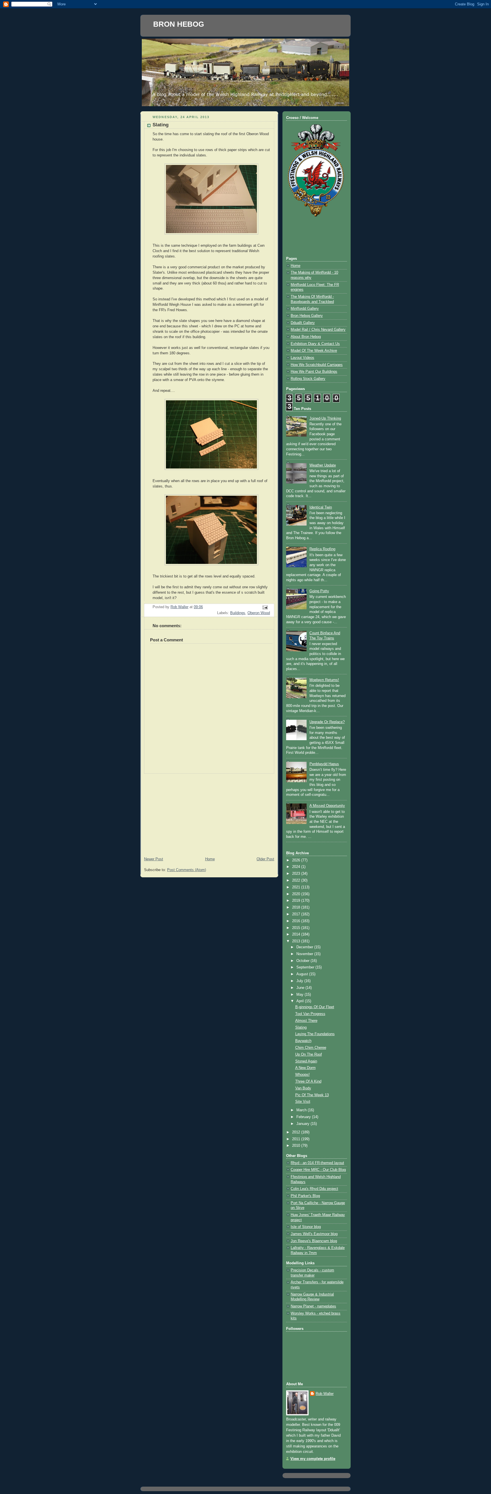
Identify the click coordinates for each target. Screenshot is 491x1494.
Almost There (306, 1021)
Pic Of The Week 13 (312, 1095)
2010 (296, 1146)
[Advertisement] (209, 813)
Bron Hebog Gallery (307, 316)
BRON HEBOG (178, 24)
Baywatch (303, 1041)
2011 (296, 1139)
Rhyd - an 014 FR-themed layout (317, 1163)
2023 (296, 874)
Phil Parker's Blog (305, 1196)
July (300, 981)
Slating (301, 1028)
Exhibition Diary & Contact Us (315, 344)
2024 (296, 867)
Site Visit (302, 1102)
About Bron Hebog (306, 337)
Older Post (265, 859)
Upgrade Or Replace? (327, 722)
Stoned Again (306, 1061)
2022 (296, 880)
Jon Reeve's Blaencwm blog (314, 1241)
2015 (296, 928)
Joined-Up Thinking (325, 418)
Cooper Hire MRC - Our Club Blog (318, 1170)
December (305, 947)
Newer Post (153, 859)
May (300, 995)
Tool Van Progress (310, 1014)
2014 (296, 934)
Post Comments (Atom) (186, 870)
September (305, 967)
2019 (296, 901)
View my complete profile (312, 1459)
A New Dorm (305, 1068)
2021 (296, 887)
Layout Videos (302, 358)
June (300, 988)
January (303, 1124)
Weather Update (322, 465)
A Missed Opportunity (327, 806)
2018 (296, 907)
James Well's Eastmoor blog (314, 1234)
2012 (296, 1132)
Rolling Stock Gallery (308, 379)
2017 (296, 914)
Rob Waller (325, 1394)
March (302, 1110)
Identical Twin (320, 507)
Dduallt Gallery (303, 323)
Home (210, 859)
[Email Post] (265, 607)
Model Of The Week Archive (314, 351)
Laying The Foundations (315, 1034)
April (300, 1001)
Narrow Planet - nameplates (313, 1306)
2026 (296, 860)
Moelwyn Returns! (324, 680)
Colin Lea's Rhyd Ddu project (314, 1189)
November (305, 954)
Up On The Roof (308, 1054)
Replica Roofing (322, 549)
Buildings (237, 613)
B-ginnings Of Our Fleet (314, 1007)
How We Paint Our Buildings (314, 372)
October (303, 961)
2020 (296, 894)
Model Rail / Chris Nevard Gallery (318, 330)
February (304, 1117)
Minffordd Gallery (305, 309)
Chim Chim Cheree (310, 1048)
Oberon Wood (258, 613)
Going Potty (319, 591)
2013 (296, 941)
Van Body (303, 1088)
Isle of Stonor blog (306, 1227)
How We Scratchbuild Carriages (317, 365)
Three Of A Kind (308, 1081)
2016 (296, 921)
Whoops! (302, 1075)
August (302, 974)
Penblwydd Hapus (324, 764)
